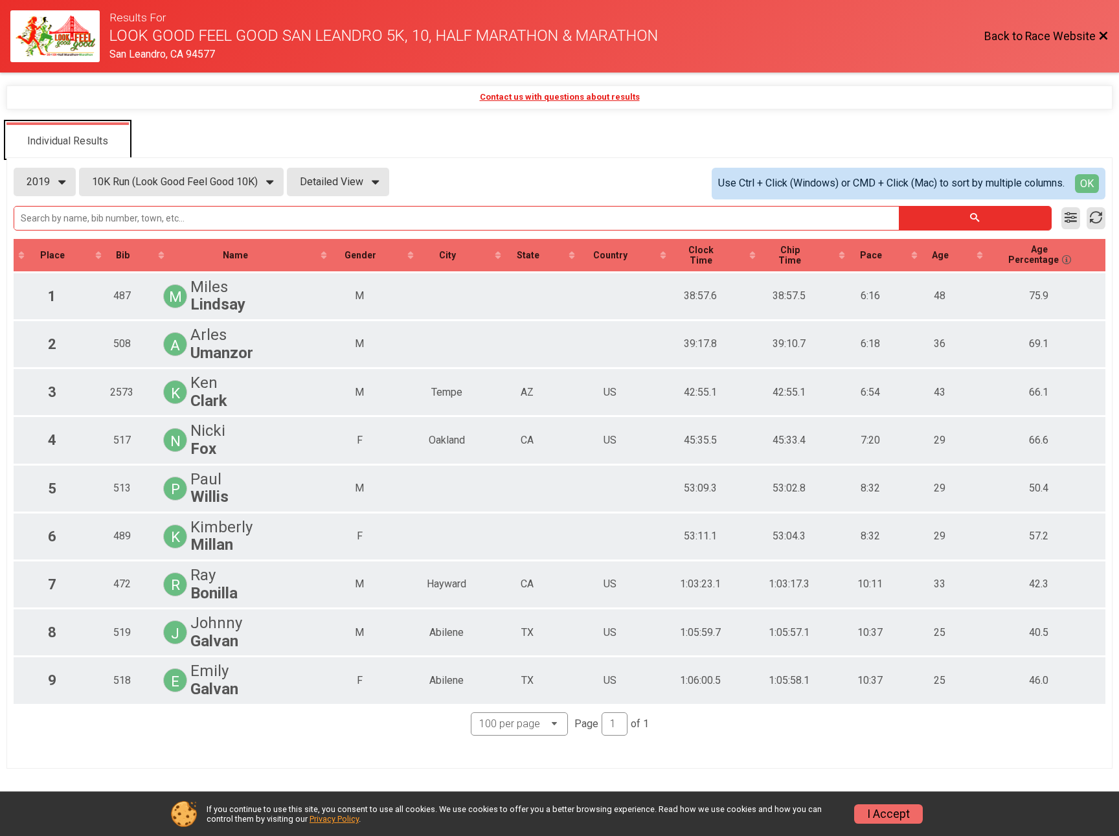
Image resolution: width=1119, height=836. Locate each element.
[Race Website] (59, 36)
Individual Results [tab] (67, 141)
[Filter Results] (1070, 218)
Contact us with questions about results (560, 97)
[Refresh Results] (1096, 218)
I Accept (888, 814)
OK (1087, 183)
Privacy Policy (334, 819)
